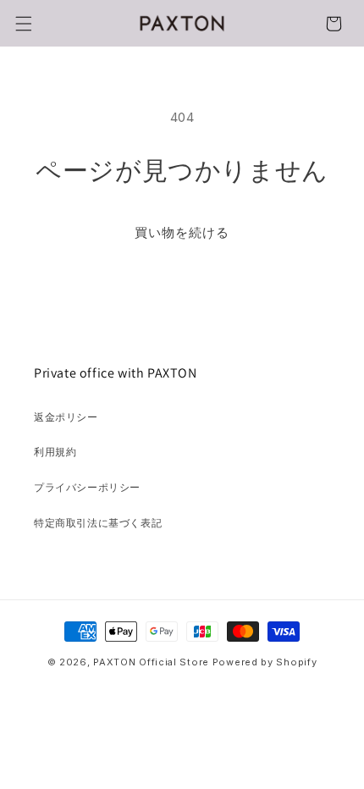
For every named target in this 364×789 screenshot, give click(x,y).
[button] (24, 24)
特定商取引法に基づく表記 (98, 522)
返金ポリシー (66, 417)
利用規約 (55, 451)
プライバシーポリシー (87, 487)
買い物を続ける (182, 232)
